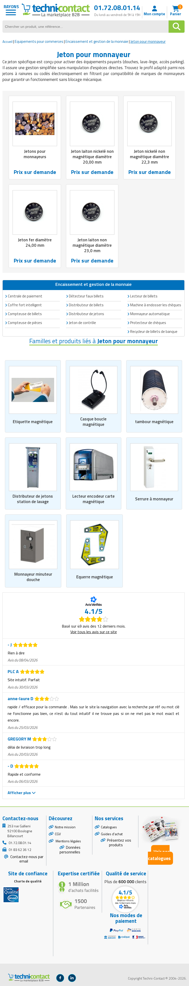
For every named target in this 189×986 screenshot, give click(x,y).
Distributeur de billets (86, 305)
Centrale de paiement (25, 296)
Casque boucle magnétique (93, 422)
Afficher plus (20, 793)
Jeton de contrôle (82, 322)
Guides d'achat (112, 833)
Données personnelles (70, 849)
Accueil (7, 41)
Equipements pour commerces (39, 41)
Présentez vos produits (119, 842)
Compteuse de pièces (25, 322)
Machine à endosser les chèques (155, 305)
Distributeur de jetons (86, 314)
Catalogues (109, 827)
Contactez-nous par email (26, 859)
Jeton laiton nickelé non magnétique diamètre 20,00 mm (92, 156)
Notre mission (65, 827)
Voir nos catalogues (159, 855)
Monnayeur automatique (150, 314)
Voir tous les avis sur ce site (93, 632)
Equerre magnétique (94, 577)
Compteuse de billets (25, 314)
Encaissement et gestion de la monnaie (96, 41)
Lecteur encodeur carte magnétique (93, 499)
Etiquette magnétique (33, 421)
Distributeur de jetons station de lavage (33, 499)
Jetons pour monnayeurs (35, 154)
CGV (58, 833)
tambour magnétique (154, 421)
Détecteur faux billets (86, 296)
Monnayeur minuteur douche (33, 577)
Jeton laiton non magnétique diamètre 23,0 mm (92, 245)
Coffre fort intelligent (25, 305)
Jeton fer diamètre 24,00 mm (35, 242)
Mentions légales (68, 841)
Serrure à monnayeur (154, 499)
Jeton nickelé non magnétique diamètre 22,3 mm (149, 156)
